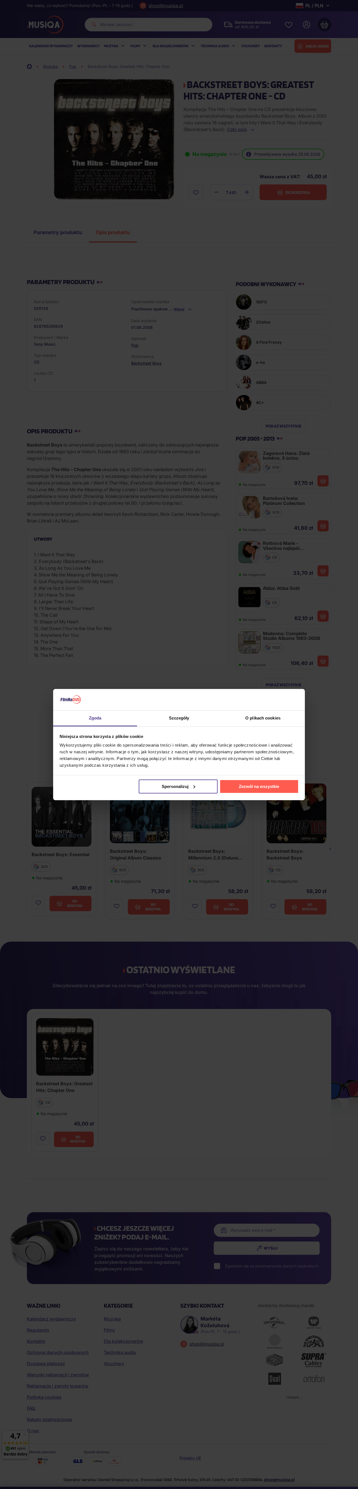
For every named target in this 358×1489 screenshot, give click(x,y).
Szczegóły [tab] (179, 718)
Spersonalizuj (175, 786)
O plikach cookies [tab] (263, 718)
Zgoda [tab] (95, 718)
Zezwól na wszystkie (259, 786)
